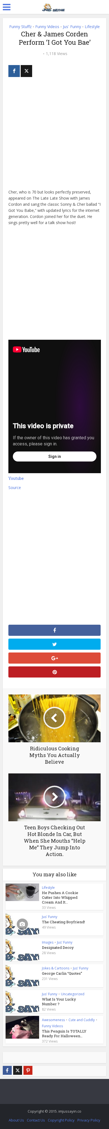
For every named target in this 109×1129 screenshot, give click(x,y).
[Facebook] (14, 71)
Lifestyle (92, 26)
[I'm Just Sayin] (54, 6)
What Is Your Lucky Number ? (59, 1001)
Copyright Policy (61, 1120)
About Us (16, 1120)
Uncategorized (72, 994)
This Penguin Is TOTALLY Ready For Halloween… (64, 1033)
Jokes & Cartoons (55, 968)
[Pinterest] (27, 1070)
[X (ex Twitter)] (17, 1070)
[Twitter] (26, 71)
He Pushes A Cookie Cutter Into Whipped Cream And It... (60, 897)
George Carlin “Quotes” (62, 973)
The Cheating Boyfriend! (63, 921)
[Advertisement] (54, 135)
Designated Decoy (58, 947)
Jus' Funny (72, 26)
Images (47, 942)
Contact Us (36, 1120)
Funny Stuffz (20, 26)
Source (14, 487)
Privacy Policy (88, 1120)
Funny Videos (47, 26)
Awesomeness (53, 1020)
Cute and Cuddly (81, 1020)
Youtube (16, 478)
